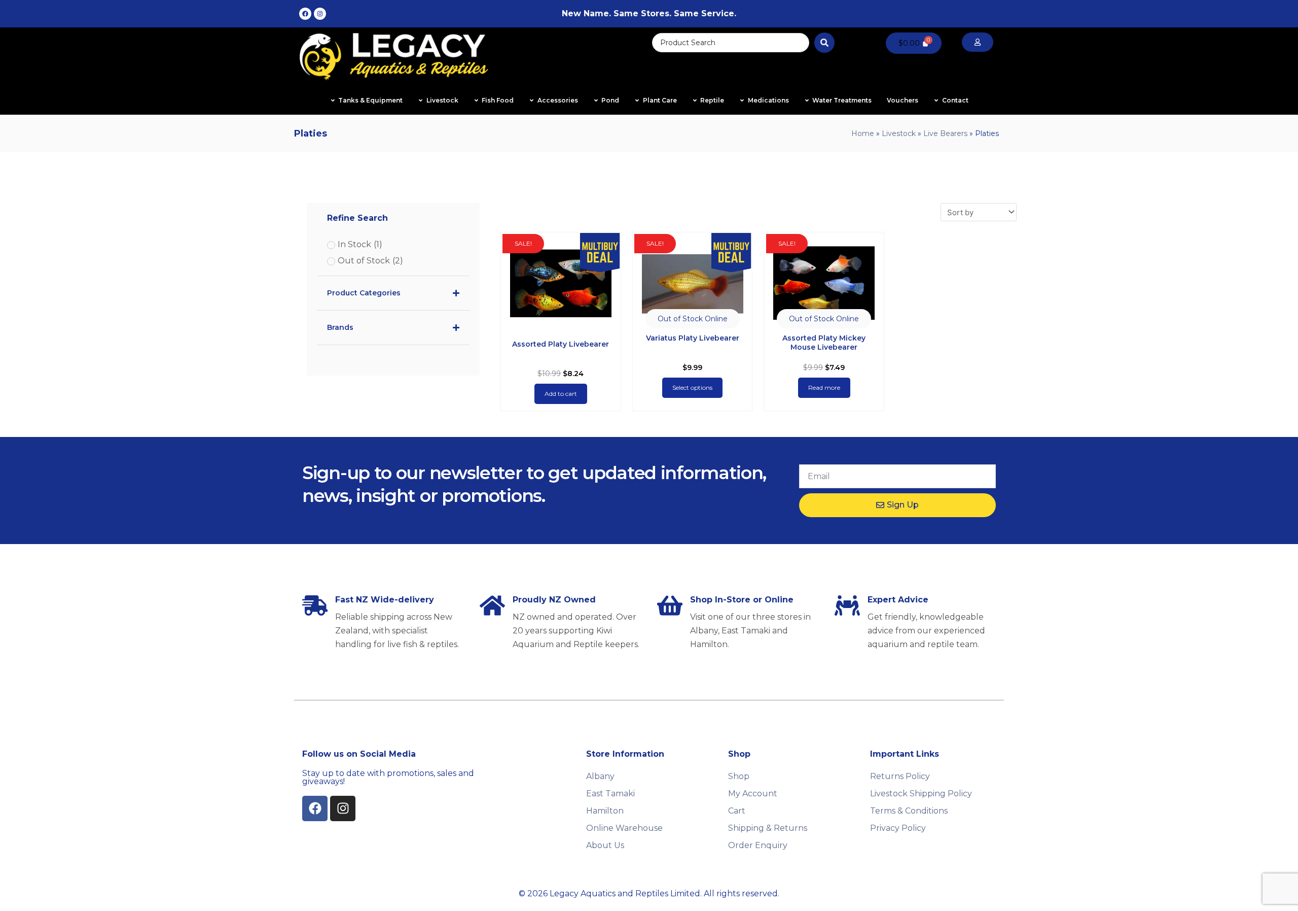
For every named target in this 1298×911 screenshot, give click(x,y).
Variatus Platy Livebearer (692, 338)
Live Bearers (945, 133)
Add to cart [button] (561, 393)
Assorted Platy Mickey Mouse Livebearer (824, 342)
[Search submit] (824, 42)
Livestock (899, 133)
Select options (692, 387)
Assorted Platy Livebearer (560, 344)
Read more (824, 387)
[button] (692, 318)
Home (862, 133)
